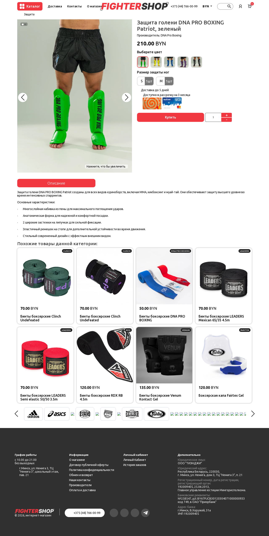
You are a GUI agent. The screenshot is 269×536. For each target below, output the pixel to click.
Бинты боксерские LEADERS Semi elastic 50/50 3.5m (43, 397)
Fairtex (244, 330)
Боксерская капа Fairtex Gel (221, 395)
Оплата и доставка (82, 490)
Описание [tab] (56, 183)
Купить (170, 117)
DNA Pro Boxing (171, 35)
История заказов (134, 465)
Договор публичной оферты (88, 465)
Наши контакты (79, 480)
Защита (29, 14)
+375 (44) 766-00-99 (184, 6)
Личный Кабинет (134, 460)
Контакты (74, 6)
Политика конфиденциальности (91, 470)
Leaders (244, 251)
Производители (80, 485)
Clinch (67, 251)
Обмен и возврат (81, 475)
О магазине (95, 6)
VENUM (186, 330)
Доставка (55, 6)
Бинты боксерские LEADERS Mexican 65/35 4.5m (221, 318)
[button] (22, 97)
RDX (128, 330)
